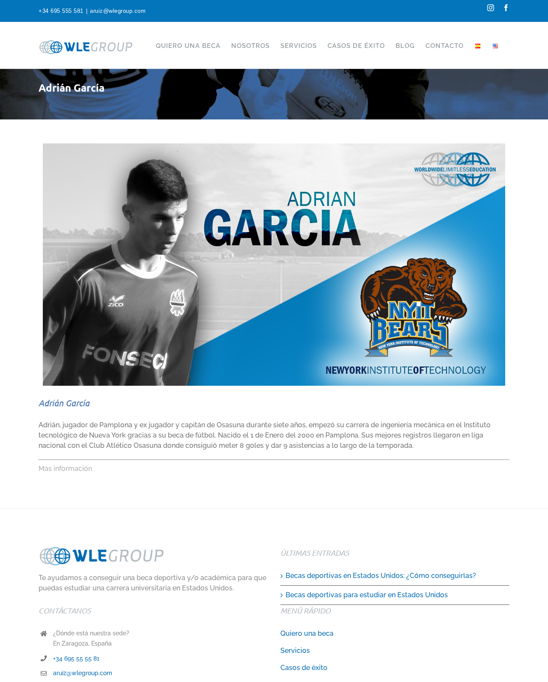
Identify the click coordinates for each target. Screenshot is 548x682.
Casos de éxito (304, 668)
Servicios (295, 650)
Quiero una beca (307, 633)
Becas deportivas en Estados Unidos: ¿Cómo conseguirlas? (381, 576)
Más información (65, 469)
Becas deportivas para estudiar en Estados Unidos (367, 595)
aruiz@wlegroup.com (118, 11)
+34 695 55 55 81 (76, 658)
